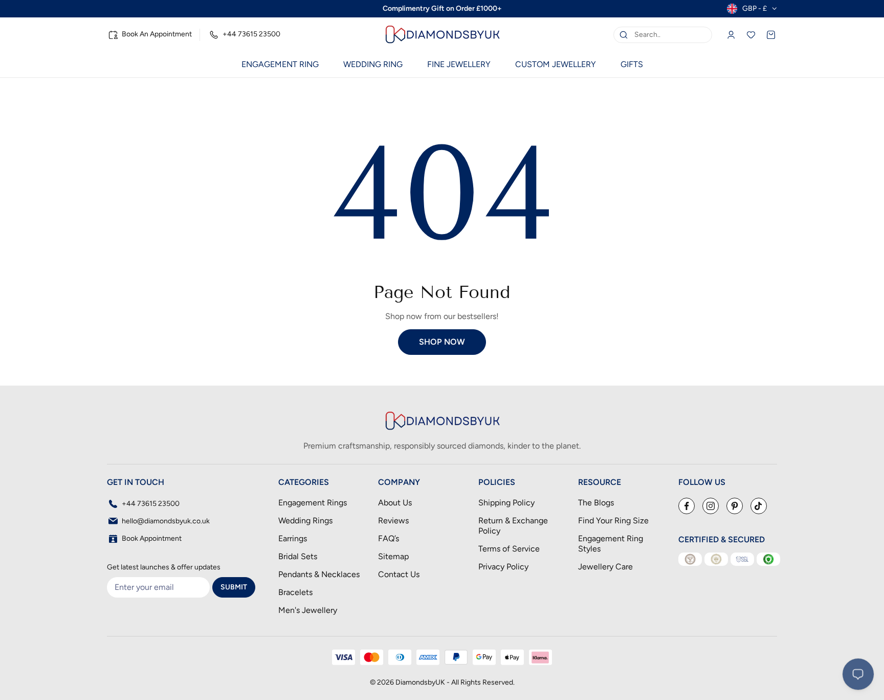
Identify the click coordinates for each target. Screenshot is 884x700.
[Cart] (771, 35)
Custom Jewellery (555, 64)
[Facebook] (686, 506)
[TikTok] (758, 506)
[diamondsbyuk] (442, 34)
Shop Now (442, 342)
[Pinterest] (734, 506)
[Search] (623, 35)
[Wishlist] (751, 35)
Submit (233, 587)
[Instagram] (710, 506)
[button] (280, 64)
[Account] (731, 35)
